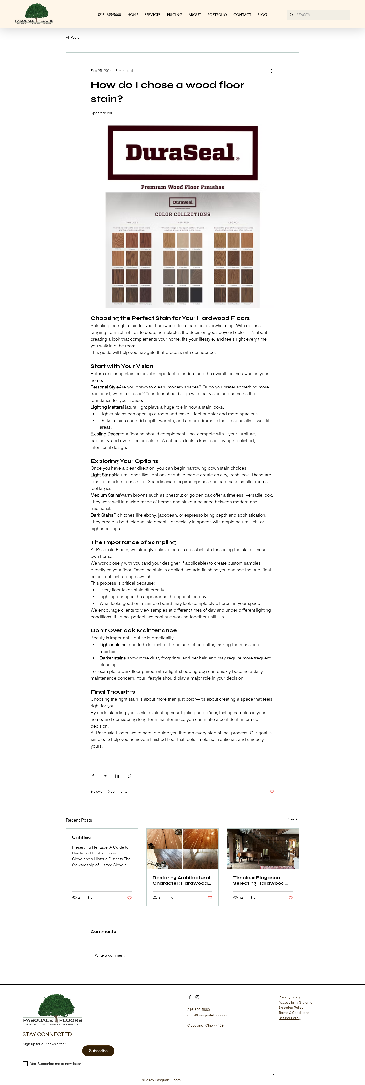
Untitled (82, 837)
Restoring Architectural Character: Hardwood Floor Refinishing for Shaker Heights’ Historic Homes (182, 880)
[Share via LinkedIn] (117, 776)
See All (293, 819)
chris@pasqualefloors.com (208, 1015)
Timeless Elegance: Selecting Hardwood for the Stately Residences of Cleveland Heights (259, 880)
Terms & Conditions (294, 1012)
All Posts (72, 37)
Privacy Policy (290, 997)
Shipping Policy (291, 1007)
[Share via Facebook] (93, 776)
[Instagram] (197, 997)
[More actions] (271, 71)
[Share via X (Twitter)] (105, 776)
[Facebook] (189, 997)
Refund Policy (289, 1018)
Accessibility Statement (297, 1002)
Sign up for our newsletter (43, 1044)
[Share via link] (129, 776)
